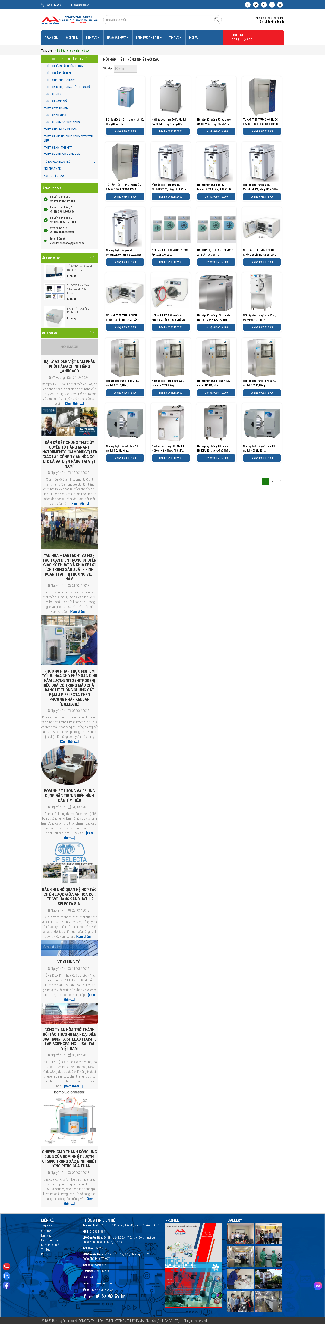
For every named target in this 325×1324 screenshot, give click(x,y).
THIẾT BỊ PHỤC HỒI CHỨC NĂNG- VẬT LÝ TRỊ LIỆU (68, 138)
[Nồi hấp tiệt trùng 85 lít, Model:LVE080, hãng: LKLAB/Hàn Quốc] (216, 162)
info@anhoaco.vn (80, 4)
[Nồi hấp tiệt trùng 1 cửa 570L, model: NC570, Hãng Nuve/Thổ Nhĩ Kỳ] (171, 358)
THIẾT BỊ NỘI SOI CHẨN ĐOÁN (60, 129)
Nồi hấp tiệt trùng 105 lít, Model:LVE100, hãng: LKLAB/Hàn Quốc (169, 189)
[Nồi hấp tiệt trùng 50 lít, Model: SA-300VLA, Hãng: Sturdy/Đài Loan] (216, 96)
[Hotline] (7, 1266)
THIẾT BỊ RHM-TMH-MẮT (58, 147)
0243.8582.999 (97, 1248)
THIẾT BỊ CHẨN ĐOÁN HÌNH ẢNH (62, 154)
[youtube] (280, 5)
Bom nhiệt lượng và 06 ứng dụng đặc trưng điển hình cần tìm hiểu (69, 796)
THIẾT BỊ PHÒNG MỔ (55, 101)
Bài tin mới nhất (49, 332)
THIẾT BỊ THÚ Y (52, 94)
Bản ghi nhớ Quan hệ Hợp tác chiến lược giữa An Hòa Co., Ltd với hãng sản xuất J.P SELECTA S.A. (69, 896)
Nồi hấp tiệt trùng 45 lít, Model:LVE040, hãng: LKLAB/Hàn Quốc (123, 255)
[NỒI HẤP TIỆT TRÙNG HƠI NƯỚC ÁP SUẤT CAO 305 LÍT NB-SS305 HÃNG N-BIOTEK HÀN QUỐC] (216, 227)
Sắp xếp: (107, 68)
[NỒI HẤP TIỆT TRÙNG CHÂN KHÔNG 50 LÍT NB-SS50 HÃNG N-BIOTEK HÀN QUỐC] (125, 292)
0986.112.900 (54, 4)
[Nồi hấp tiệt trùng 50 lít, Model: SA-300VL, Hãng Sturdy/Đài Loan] (171, 96)
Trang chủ (51, 37)
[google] (272, 5)
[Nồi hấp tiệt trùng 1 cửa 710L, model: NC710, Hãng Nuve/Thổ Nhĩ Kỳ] (125, 358)
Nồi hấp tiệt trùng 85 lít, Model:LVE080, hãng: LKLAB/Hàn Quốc (215, 189)
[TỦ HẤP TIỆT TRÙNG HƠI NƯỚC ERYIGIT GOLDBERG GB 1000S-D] (262, 96)
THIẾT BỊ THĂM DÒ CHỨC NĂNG (62, 122)
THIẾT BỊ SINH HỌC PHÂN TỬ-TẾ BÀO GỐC (67, 87)
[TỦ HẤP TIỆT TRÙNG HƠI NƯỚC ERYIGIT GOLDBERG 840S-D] (125, 162)
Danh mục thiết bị (147, 37)
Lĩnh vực (91, 37)
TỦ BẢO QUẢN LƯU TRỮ (57, 161)
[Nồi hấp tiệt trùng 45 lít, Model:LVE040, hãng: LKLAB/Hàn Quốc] (125, 227)
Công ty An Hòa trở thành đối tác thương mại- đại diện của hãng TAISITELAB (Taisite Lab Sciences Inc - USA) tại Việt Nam (69, 1039)
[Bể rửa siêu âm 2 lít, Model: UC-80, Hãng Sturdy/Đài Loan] (125, 96)
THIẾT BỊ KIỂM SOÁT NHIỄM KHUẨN (63, 66)
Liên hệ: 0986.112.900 (125, 131)
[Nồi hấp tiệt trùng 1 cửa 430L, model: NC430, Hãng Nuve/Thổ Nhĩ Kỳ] (216, 358)
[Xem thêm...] (74, 403)
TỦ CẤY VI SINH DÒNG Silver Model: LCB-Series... (78, 289)
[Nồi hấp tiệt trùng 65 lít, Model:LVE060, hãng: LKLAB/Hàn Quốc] (262, 162)
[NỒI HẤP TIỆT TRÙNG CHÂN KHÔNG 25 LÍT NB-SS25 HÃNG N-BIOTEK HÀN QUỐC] (262, 227)
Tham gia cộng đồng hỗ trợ (268, 17)
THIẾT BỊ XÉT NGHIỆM (56, 108)
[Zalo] (6, 1276)
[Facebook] (6, 1285)
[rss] (117, 1296)
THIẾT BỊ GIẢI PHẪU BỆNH (58, 73)
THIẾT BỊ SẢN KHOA (55, 115)
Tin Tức (174, 37)
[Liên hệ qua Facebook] (318, 1286)
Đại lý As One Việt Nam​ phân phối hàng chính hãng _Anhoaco (69, 366)
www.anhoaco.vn (105, 1289)
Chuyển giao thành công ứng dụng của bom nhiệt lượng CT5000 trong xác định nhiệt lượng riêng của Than (69, 1159)
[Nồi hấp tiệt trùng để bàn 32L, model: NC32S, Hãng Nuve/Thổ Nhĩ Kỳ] (262, 423)
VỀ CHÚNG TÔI (69, 962)
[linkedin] (123, 1296)
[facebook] (248, 5)
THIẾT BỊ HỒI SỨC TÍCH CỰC (59, 80)
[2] (280, 481)
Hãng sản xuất (116, 37)
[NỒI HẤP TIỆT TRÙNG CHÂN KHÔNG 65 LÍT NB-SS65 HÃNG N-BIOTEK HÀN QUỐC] (171, 292)
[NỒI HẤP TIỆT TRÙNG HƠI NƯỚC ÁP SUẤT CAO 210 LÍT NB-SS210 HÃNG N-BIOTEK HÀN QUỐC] (171, 227)
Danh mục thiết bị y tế (72, 59)
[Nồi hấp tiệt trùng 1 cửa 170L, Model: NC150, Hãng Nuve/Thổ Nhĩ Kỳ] (262, 292)
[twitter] (256, 5)
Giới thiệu (72, 37)
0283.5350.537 (97, 1265)
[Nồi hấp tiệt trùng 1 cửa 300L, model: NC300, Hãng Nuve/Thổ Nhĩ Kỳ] (262, 358)
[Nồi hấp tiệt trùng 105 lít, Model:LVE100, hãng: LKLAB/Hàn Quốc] (171, 162)
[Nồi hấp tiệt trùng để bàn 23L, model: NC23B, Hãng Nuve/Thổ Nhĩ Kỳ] (125, 423)
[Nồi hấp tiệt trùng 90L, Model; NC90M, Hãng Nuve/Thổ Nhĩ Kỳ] (171, 423)
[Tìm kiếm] (216, 20)
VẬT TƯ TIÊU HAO (54, 175)
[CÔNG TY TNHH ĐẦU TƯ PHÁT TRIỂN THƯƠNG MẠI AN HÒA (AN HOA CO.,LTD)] (69, 19)
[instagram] (264, 5)
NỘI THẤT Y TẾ (52, 168)
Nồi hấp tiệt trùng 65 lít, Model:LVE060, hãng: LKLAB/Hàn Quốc (260, 189)
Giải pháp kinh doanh (272, 21)
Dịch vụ (193, 37)
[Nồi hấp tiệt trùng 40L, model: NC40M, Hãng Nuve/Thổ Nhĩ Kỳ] (216, 423)
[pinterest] (110, 1296)
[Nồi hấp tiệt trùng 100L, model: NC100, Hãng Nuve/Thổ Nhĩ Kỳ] (216, 292)
